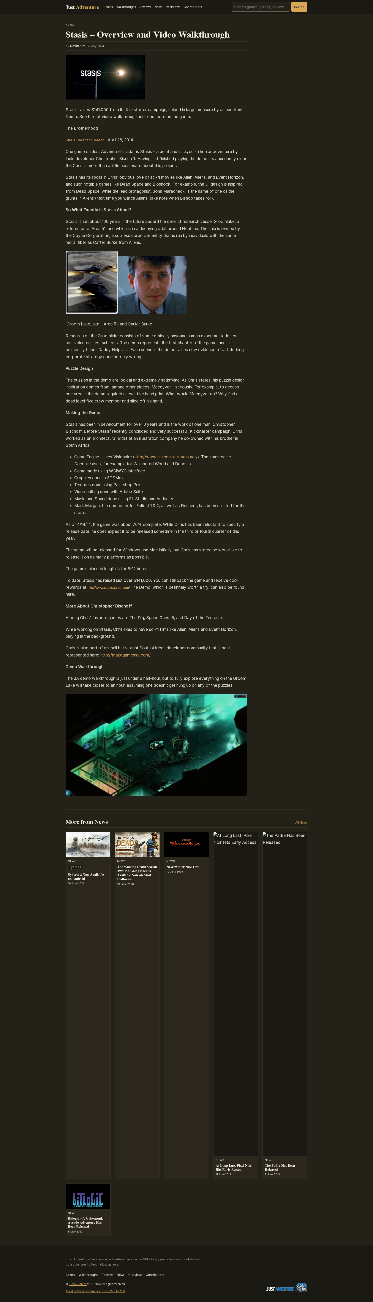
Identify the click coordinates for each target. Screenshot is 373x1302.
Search (299, 7)
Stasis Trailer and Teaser (85, 140)
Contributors (193, 7)
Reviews (145, 7)
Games (108, 7)
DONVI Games (78, 1284)
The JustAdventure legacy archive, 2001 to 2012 (95, 1291)
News (158, 7)
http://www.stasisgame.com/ (108, 587)
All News (301, 822)
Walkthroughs (126, 7)
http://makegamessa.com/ (125, 655)
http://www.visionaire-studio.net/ (166, 457)
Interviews (173, 7)
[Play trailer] (156, 745)
